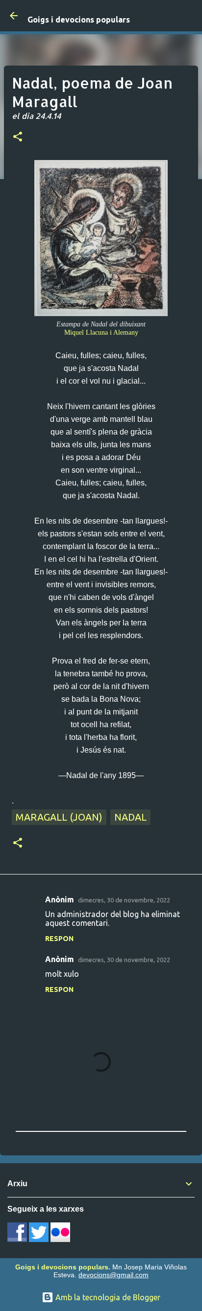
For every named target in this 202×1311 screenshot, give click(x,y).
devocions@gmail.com (113, 1275)
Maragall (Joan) (59, 817)
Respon (59, 939)
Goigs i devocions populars (78, 19)
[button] (18, 137)
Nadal (130, 817)
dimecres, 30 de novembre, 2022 (124, 900)
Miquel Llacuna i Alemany (101, 332)
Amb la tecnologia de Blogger (106, 1297)
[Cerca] (188, 15)
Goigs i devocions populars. (62, 1267)
